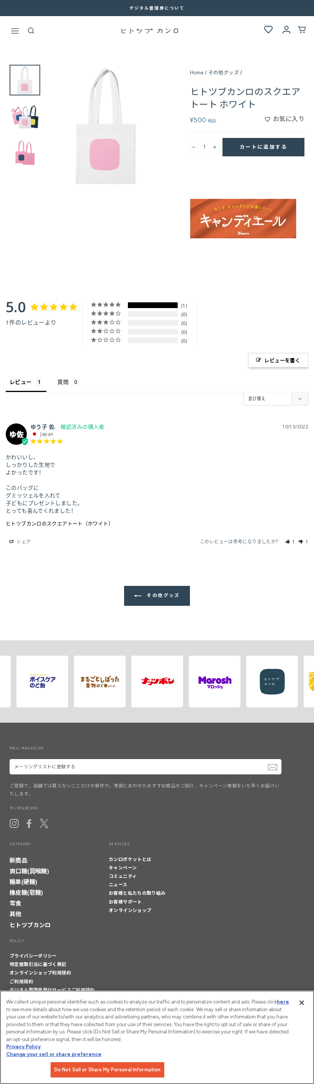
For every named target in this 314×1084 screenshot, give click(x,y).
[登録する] (273, 767)
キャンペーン (123, 868)
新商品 (18, 860)
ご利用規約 (21, 981)
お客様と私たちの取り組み (137, 893)
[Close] (301, 1002)
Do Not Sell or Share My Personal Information (107, 1070)
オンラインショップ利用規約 (40, 973)
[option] (157, 8)
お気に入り (288, 119)
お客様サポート (125, 902)
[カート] (302, 31)
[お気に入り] (268, 30)
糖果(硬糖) (23, 882)
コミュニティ (123, 876)
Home (197, 72)
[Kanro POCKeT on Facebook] (29, 823)
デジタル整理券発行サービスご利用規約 (52, 990)
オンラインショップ (130, 910)
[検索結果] (31, 33)
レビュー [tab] (21, 381)
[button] (290, 541)
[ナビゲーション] (15, 32)
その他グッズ (223, 72)
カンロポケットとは (130, 859)
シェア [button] (23, 541)
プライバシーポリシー (33, 956)
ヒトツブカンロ (30, 925)
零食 (15, 903)
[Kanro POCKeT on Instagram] (14, 823)
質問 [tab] (63, 381)
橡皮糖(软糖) (26, 892)
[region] (157, 1037)
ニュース (118, 884)
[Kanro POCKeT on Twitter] (44, 823)
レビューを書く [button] (282, 360)
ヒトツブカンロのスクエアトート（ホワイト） (59, 523)
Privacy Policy (23, 1047)
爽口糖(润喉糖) (29, 871)
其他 (15, 914)
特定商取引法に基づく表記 (38, 964)
